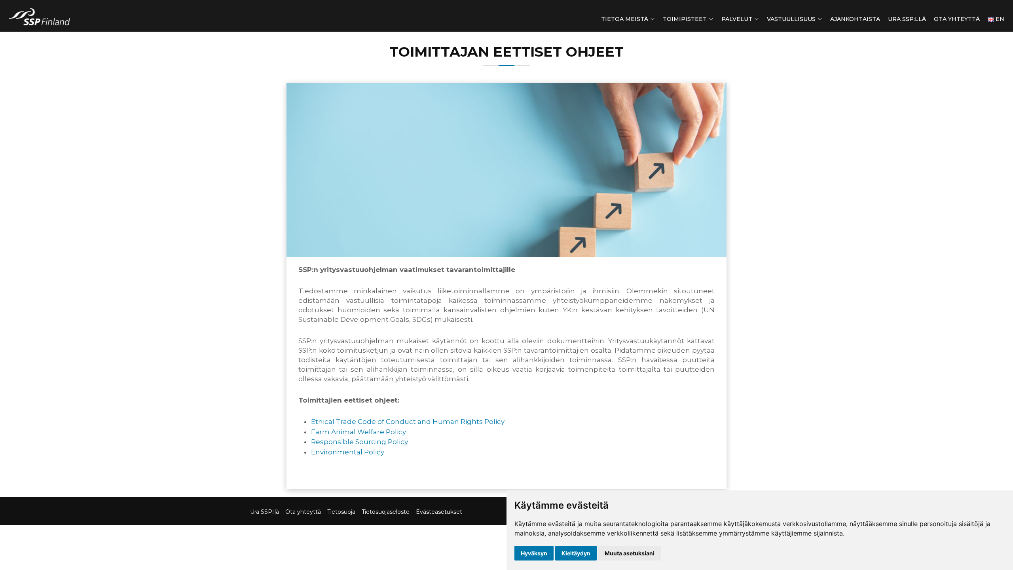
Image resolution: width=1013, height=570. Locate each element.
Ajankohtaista (855, 19)
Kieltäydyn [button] (576, 553)
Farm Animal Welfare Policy (358, 432)
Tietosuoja (341, 511)
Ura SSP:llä (907, 19)
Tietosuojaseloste (386, 511)
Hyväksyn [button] (534, 553)
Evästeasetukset (439, 511)
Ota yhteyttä (957, 19)
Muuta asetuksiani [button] (629, 553)
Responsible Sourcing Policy (359, 442)
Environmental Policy (347, 452)
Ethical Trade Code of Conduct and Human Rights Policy (408, 422)
